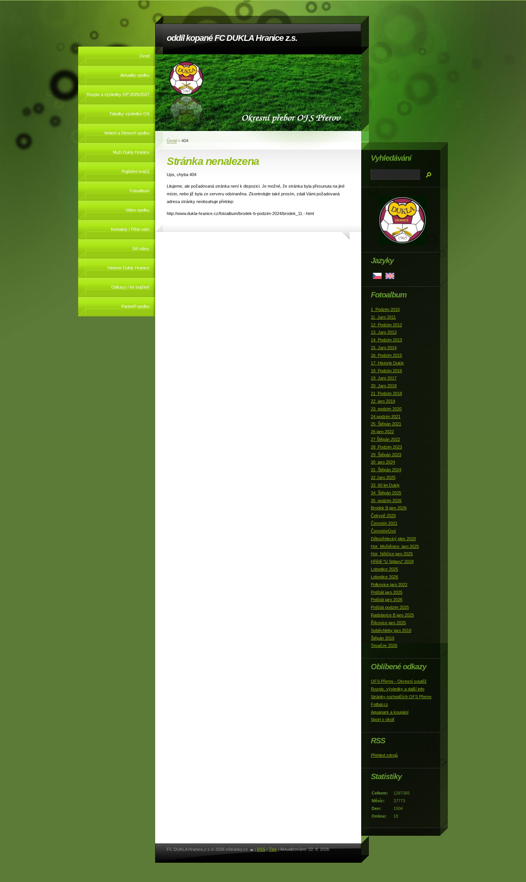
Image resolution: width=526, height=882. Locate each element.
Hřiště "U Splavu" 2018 (392, 561)
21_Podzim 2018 (386, 393)
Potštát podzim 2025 (390, 607)
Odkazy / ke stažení (130, 287)
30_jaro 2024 (383, 462)
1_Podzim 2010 (385, 309)
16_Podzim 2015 (386, 355)
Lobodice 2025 (384, 569)
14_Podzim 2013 (386, 340)
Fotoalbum (139, 190)
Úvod (144, 56)
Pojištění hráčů (135, 171)
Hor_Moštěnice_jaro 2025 (395, 546)
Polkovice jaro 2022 (389, 584)
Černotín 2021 (384, 523)
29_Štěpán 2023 (386, 454)
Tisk (273, 849)
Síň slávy (140, 248)
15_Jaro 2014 (384, 347)
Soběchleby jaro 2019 (391, 630)
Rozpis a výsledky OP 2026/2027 (118, 94)
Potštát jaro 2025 (386, 592)
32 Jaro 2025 (383, 477)
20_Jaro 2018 (384, 385)
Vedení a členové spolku (126, 133)
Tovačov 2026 (384, 645)
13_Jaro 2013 (384, 332)
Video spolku (137, 210)
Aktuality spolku (134, 75)
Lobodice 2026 (384, 577)
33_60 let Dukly (385, 485)
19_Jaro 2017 (384, 378)
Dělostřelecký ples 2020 (393, 538)
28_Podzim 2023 (386, 447)
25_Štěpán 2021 (386, 424)
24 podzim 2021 (385, 416)
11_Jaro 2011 (383, 317)
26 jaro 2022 (382, 431)
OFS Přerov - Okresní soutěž (399, 681)
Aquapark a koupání (390, 712)
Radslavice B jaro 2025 (392, 615)
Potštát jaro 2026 (386, 599)
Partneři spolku (135, 306)
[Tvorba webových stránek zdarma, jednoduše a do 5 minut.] (252, 850)
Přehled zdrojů (384, 755)
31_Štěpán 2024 (386, 469)
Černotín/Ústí (383, 531)
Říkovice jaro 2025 (388, 622)
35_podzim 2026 (386, 500)
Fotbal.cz (379, 704)
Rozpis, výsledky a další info (397, 689)
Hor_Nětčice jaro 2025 (392, 553)
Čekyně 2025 (383, 515)
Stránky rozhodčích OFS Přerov (401, 696)
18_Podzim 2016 (386, 370)
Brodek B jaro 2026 (389, 508)
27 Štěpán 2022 (385, 439)
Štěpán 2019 (382, 638)
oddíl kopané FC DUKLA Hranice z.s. (232, 38)
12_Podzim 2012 (386, 325)
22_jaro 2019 (383, 401)
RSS (261, 849)
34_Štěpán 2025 (386, 493)
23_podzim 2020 (386, 409)
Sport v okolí (382, 719)
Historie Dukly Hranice (128, 267)
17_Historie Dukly (387, 363)
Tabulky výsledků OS (129, 113)
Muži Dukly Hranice (131, 152)
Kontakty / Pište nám (130, 229)
